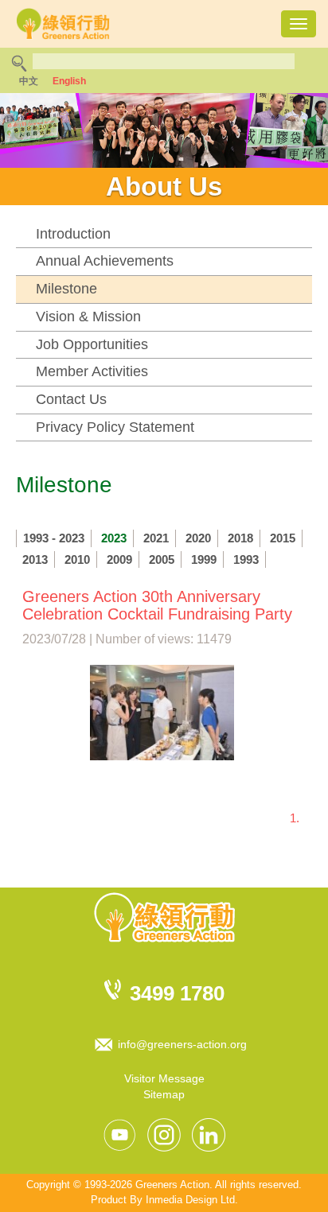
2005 (161, 559)
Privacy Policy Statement (115, 427)
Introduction (73, 234)
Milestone (66, 289)
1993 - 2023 (53, 538)
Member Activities (92, 371)
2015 (282, 538)
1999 (204, 559)
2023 (114, 538)
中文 (28, 81)
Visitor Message (164, 1078)
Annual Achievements (105, 261)
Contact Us (71, 399)
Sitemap (164, 1094)
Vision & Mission (88, 316)
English (69, 81)
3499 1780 (177, 993)
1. (294, 818)
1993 (246, 559)
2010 (77, 559)
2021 (156, 538)
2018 (240, 538)
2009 (119, 559)
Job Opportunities (92, 344)
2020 (198, 538)
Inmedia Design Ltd (190, 1200)
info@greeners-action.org (182, 1044)
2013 (35, 559)
